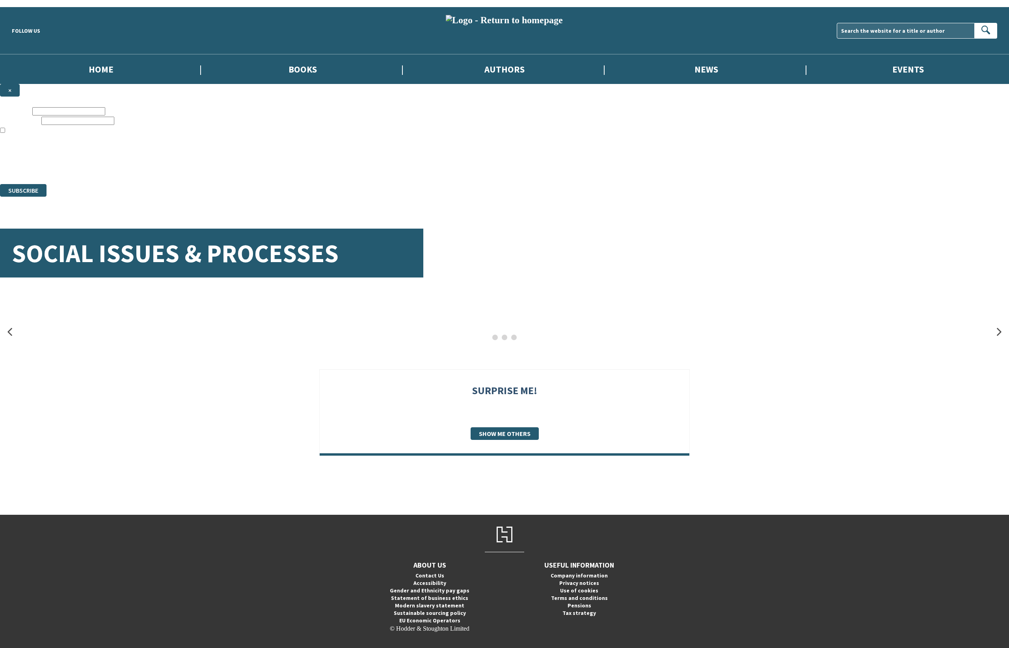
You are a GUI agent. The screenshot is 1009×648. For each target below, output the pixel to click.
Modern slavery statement (429, 605)
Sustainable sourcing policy (430, 612)
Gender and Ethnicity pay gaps (429, 590)
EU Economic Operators (429, 620)
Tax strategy (579, 612)
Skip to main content (25, 3)
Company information (579, 575)
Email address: (20, 120)
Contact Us (429, 575)
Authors (504, 69)
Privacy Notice (155, 166)
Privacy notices (579, 583)
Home (101, 69)
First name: (15, 111)
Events (908, 69)
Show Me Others (505, 434)
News (706, 69)
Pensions (579, 605)
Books (303, 69)
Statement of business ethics (429, 597)
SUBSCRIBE (23, 190)
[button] (10, 332)
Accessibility (429, 583)
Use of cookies (579, 590)
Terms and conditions (579, 597)
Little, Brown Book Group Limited (97, 152)
